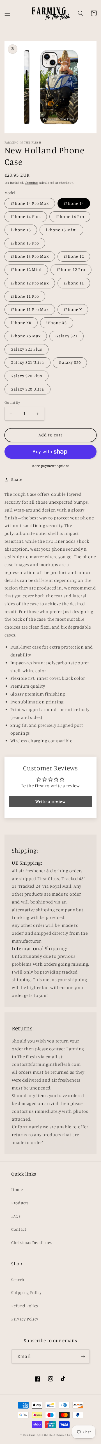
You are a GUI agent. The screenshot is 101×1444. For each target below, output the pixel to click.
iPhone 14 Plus (26, 216)
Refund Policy (24, 1305)
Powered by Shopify (68, 1434)
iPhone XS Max (26, 335)
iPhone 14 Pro (70, 216)
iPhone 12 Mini (26, 269)
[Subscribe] (83, 1356)
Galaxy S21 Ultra (27, 362)
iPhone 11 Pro (25, 296)
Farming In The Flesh (42, 1434)
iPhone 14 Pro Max (30, 203)
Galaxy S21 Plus (26, 349)
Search (17, 1279)
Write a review (50, 801)
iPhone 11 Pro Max (30, 309)
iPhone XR (21, 322)
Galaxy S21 (66, 335)
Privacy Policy (24, 1319)
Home (17, 1189)
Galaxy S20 (70, 362)
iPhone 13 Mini (61, 229)
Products (20, 1202)
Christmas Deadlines (31, 1242)
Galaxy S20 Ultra (27, 389)
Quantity (12, 402)
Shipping (31, 182)
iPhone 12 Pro (71, 269)
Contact (18, 1229)
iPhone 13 (21, 229)
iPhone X (73, 309)
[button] (7, 13)
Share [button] (16, 479)
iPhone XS (56, 322)
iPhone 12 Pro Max (30, 283)
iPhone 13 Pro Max (30, 256)
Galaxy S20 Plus (26, 375)
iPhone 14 (74, 203)
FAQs (16, 1216)
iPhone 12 (74, 256)
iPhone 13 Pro (25, 243)
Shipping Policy (26, 1292)
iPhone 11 (74, 283)
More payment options (50, 466)
